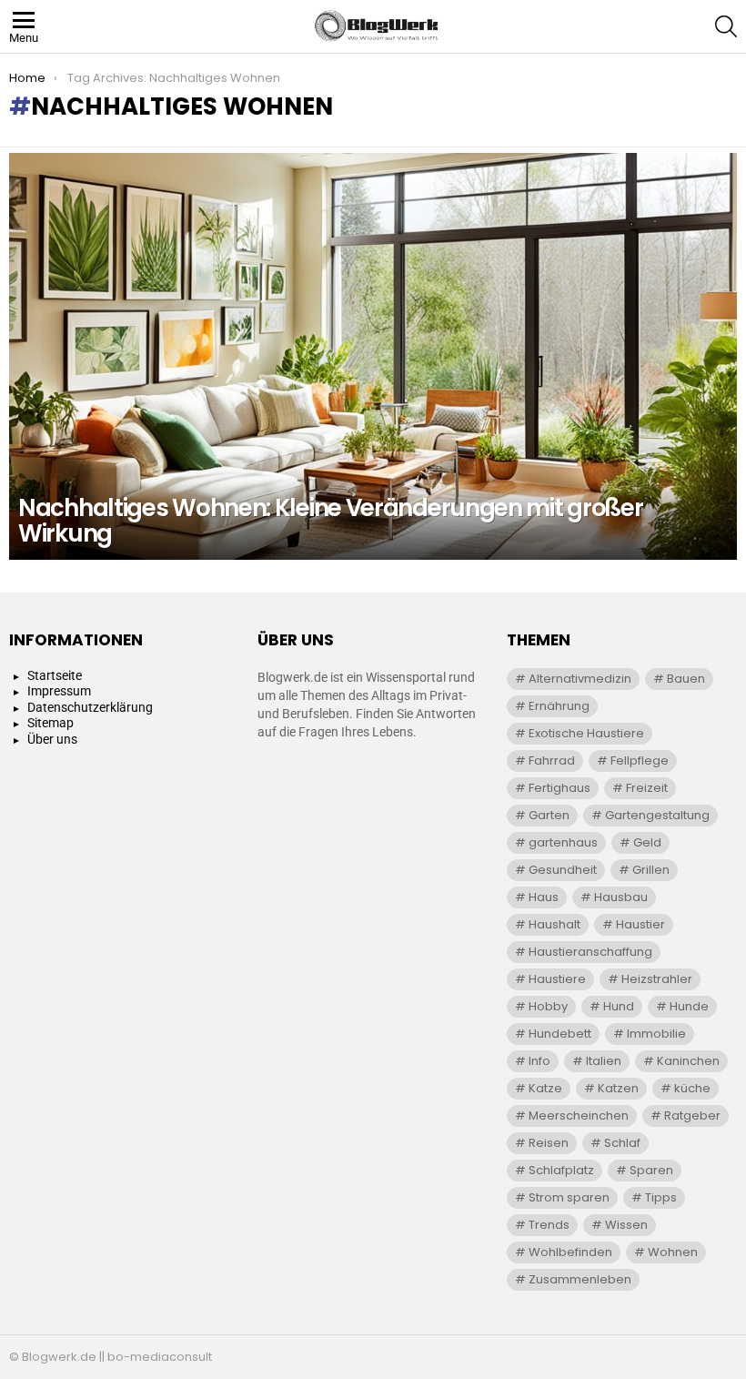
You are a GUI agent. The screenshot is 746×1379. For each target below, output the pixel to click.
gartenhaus (563, 842)
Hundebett (560, 1033)
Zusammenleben (580, 1279)
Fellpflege (639, 760)
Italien (603, 1061)
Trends (549, 1224)
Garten (549, 815)
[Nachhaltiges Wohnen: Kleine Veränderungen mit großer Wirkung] (373, 356)
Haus (544, 897)
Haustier (640, 924)
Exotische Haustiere (586, 733)
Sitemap (50, 722)
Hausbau (621, 897)
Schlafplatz (561, 1170)
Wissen (626, 1224)
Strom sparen (569, 1197)
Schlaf (622, 1142)
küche (692, 1088)
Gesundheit (563, 869)
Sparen (651, 1170)
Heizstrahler (656, 979)
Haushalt (554, 924)
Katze (545, 1088)
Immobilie (656, 1033)
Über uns (52, 739)
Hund (618, 1006)
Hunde (689, 1006)
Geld (647, 842)
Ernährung (559, 706)
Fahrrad (552, 760)
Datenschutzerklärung (90, 707)
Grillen (651, 869)
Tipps (661, 1197)
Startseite (54, 675)
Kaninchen (688, 1061)
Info (539, 1061)
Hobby (548, 1006)
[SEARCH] (726, 26)
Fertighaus (559, 787)
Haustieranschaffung (590, 951)
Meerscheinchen (579, 1115)
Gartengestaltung (657, 815)
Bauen (686, 678)
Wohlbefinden (570, 1252)
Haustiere (557, 979)
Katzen (618, 1088)
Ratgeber (692, 1115)
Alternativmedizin (580, 678)
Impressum (59, 691)
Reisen (549, 1142)
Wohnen (673, 1252)
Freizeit (647, 787)
